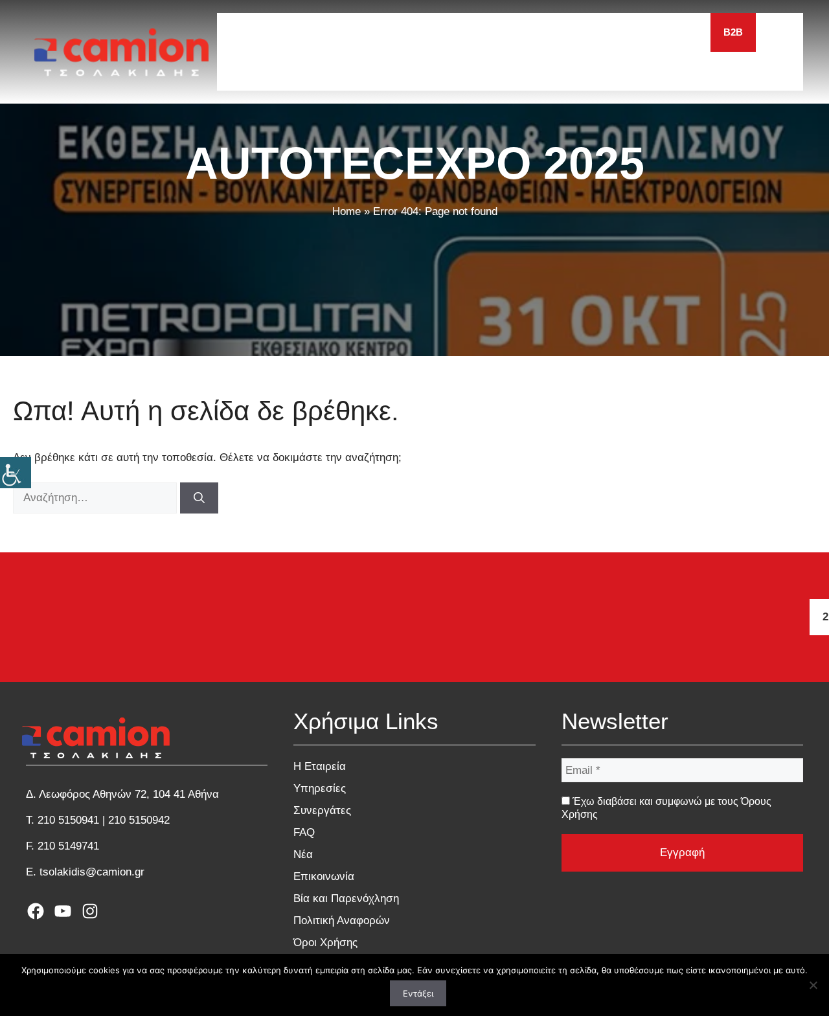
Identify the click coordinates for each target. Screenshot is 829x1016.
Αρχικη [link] (248, 32)
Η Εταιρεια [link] (319, 32)
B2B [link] (733, 32)
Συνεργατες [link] (483, 32)
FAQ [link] (550, 32)
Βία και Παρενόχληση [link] (346, 898)
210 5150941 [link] (68, 820)
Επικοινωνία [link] (323, 876)
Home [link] (346, 211)
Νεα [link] (596, 32)
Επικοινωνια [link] (665, 32)
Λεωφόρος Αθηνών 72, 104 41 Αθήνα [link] (129, 794)
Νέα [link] (303, 854)
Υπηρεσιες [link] (399, 32)
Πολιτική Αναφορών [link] (341, 920)
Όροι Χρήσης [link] (325, 942)
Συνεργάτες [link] (322, 810)
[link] (15, 472)
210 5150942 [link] (139, 820)
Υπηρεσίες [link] (319, 788)
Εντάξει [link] (418, 993)
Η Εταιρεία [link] (319, 766)
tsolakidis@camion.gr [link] (92, 872)
